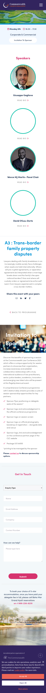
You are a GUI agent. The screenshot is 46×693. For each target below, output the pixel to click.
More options (23, 689)
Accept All (23, 676)
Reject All (23, 683)
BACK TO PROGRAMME (23, 312)
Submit (23, 577)
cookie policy (20, 670)
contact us (14, 453)
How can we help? (11, 542)
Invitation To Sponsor (23, 40)
